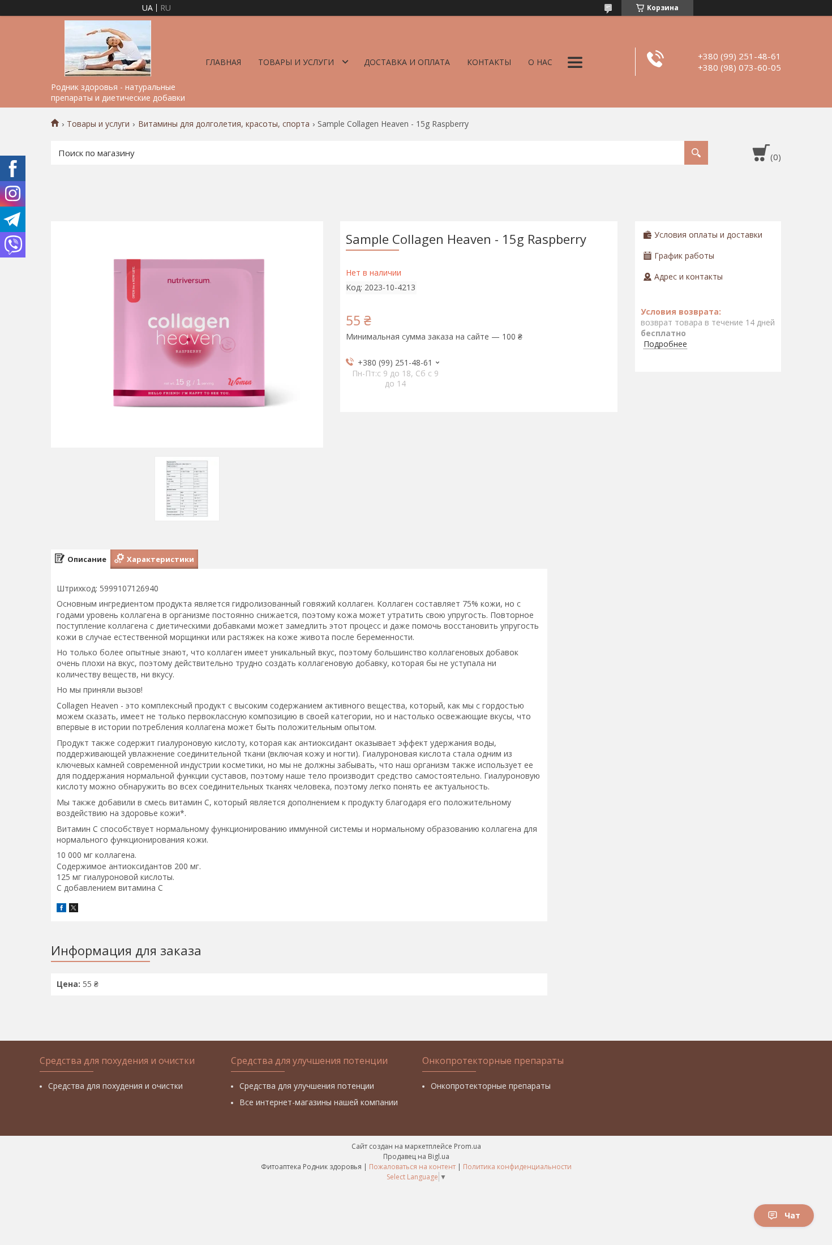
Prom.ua (467, 1146)
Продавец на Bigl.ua (416, 1156)
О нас (540, 62)
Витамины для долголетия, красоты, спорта (224, 124)
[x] (73, 909)
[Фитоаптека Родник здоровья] (107, 46)
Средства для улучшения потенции (306, 1085)
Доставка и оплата (407, 62)
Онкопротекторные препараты (491, 1085)
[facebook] (61, 909)
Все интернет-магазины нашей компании (318, 1102)
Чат (792, 1215)
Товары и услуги (296, 62)
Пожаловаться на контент (412, 1166)
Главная (223, 62)
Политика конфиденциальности (517, 1166)
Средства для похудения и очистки (115, 1085)
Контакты (489, 62)
